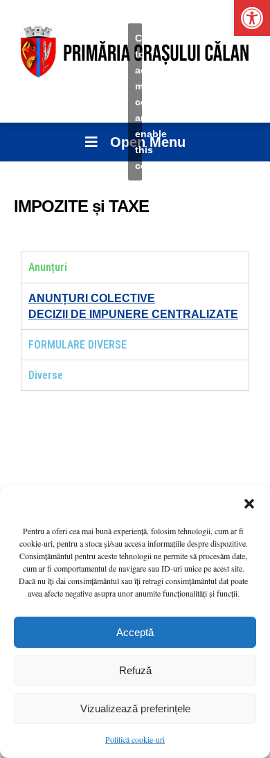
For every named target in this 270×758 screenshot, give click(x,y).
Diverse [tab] (45, 375)
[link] (252, 18)
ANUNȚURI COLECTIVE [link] (91, 298)
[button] (249, 504)
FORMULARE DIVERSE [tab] (77, 344)
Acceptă (135, 632)
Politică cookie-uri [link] (135, 739)
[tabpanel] (135, 306)
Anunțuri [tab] (47, 267)
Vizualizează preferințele (135, 708)
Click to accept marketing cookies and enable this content (138, 102)
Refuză (135, 670)
